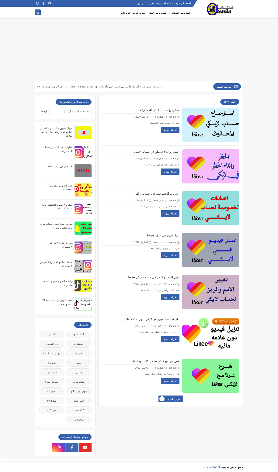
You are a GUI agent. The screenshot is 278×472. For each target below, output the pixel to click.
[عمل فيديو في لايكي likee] (210, 250)
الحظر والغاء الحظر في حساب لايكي (156, 152)
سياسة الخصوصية (165, 3)
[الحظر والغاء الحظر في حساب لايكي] (210, 166)
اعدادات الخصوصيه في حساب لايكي (157, 193)
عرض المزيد (174, 399)
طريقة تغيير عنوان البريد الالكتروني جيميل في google (140, 86)
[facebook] (43, 3)
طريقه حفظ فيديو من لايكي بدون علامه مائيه (151, 319)
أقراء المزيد (170, 130)
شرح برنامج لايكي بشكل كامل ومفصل (155, 361)
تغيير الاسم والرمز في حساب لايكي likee (153, 277)
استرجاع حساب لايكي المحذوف (159, 110)
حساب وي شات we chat (59, 86)
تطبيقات (79, 353)
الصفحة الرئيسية (183, 3)
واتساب (79, 419)
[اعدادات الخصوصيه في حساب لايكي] (210, 208)
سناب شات (139, 12)
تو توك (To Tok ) (51, 353)
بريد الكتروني (51, 344)
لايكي (151, 12)
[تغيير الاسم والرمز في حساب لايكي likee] (210, 292)
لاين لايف (51, 410)
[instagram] (37, 3)
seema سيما (210, 467)
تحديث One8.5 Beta (91, 86)
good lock (79, 334)
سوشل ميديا (51, 381)
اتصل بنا (150, 3)
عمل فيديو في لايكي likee (163, 235)
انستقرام (174, 12)
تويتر (78, 362)
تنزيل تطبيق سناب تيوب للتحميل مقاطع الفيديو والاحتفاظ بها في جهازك (56, 131)
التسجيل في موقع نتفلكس (59, 166)
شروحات (126, 12)
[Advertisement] (139, 51)
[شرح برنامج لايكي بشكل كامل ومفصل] (210, 376)
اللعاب (51, 334)
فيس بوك (161, 12)
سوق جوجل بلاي (79, 391)
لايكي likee (158, 116)
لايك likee (52, 400)
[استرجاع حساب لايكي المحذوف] (210, 125)
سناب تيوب (51, 372)
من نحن (140, 3)
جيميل (79, 372)
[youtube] (49, 3)
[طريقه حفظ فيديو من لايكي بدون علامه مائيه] (210, 334)
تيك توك (185, 12)
